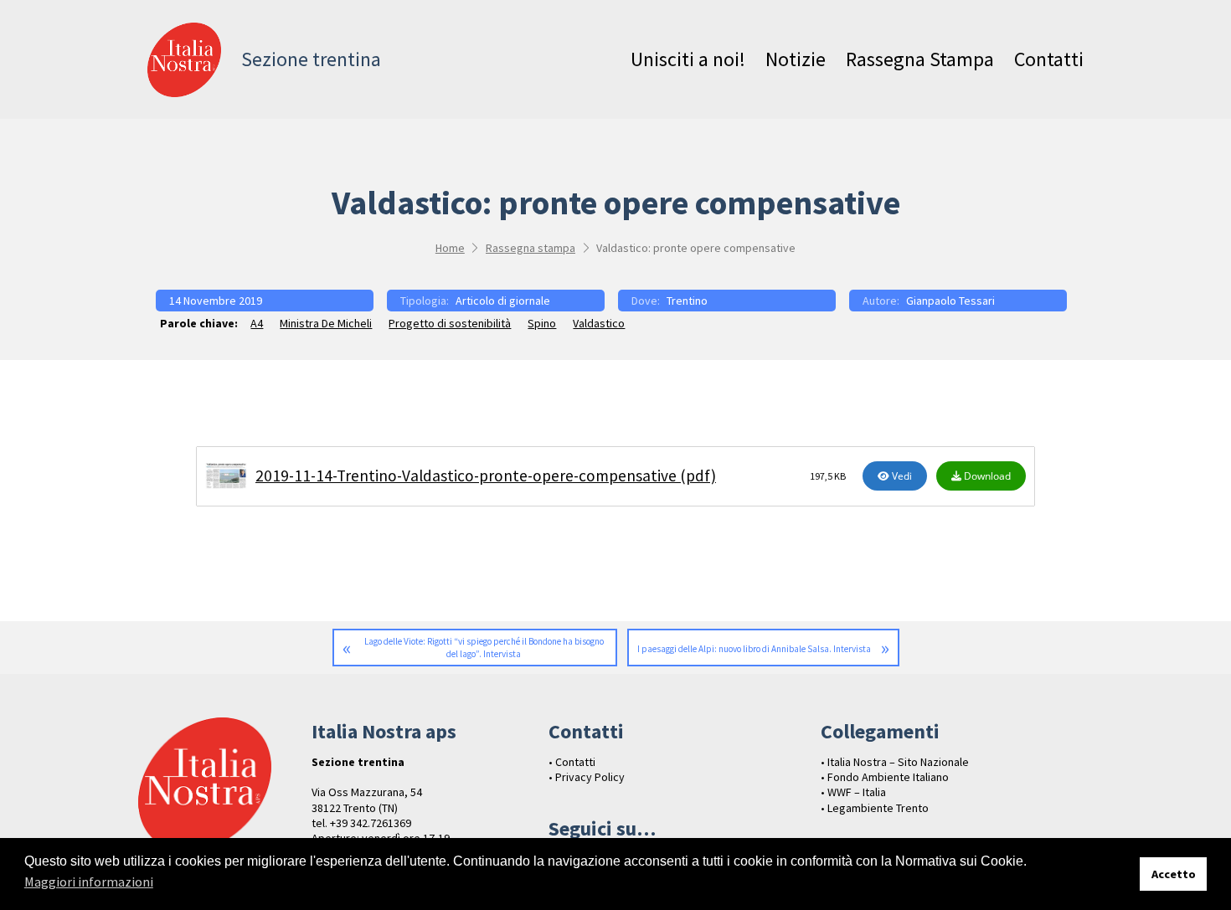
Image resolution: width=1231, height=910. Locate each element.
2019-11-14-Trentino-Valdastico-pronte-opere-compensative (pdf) (485, 475)
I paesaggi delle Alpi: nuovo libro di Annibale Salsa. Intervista (754, 649)
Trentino (687, 300)
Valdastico (599, 323)
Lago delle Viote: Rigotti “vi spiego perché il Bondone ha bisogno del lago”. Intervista (484, 647)
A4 (256, 323)
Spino (542, 323)
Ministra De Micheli (326, 323)
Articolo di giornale (503, 300)
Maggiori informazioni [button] (88, 881)
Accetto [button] (1173, 874)
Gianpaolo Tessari (950, 300)
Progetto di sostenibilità (450, 323)
